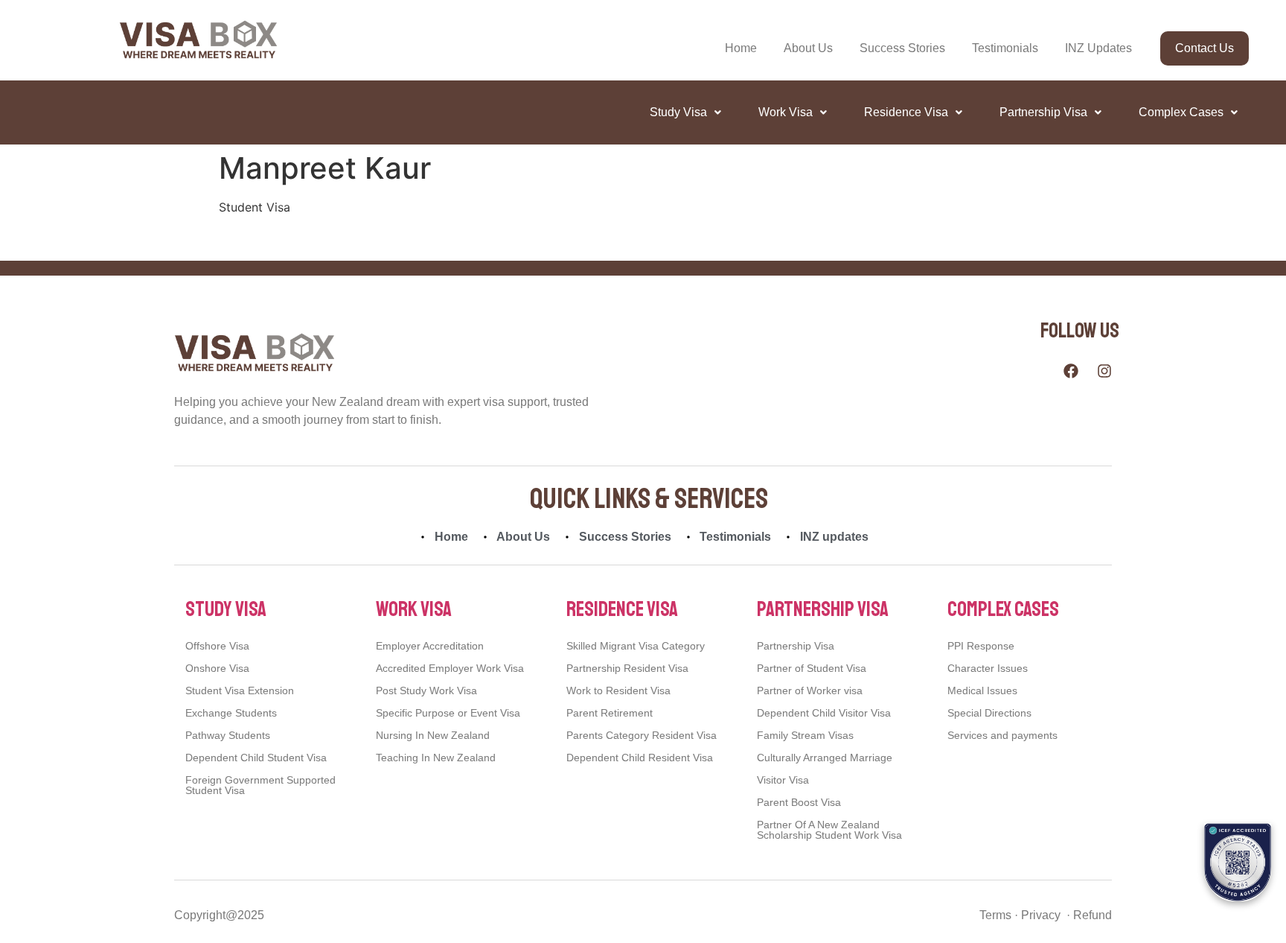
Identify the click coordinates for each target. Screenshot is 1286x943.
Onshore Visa (217, 668)
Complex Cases (1181, 112)
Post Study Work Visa (426, 690)
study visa (225, 609)
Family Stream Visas (805, 735)
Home (741, 48)
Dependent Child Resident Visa (639, 757)
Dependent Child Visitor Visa (824, 713)
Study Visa (678, 112)
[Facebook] (1071, 371)
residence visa (622, 609)
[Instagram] (1104, 371)
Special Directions (989, 713)
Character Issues (987, 668)
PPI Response (980, 646)
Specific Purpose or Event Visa (448, 713)
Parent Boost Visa (799, 802)
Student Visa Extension (239, 690)
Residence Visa (906, 112)
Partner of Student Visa (811, 668)
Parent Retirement (609, 713)
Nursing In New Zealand (433, 735)
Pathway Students (227, 735)
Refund (1091, 915)
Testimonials (1005, 48)
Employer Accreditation (430, 646)
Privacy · (1044, 915)
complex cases (1003, 609)
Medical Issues (982, 690)
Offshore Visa (217, 646)
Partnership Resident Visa (627, 668)
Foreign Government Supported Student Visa (260, 785)
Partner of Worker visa (810, 690)
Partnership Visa (1043, 112)
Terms (995, 915)
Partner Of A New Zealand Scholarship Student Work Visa (829, 830)
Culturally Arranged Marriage (824, 757)
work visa (414, 609)
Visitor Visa (783, 780)
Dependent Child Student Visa (256, 757)
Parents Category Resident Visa (641, 735)
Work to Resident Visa (618, 690)
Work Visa (785, 112)
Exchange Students (231, 713)
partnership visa (823, 609)
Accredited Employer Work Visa (450, 668)
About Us (808, 48)
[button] (685, 112)
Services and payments (1002, 735)
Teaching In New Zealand (436, 757)
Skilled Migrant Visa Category (635, 646)
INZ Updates (1098, 48)
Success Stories (902, 48)
